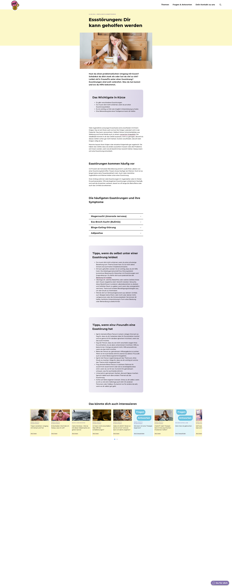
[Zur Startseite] (15, 5)
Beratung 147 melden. (104, 277)
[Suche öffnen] (220, 5)
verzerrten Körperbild (127, 134)
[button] (165, 4)
